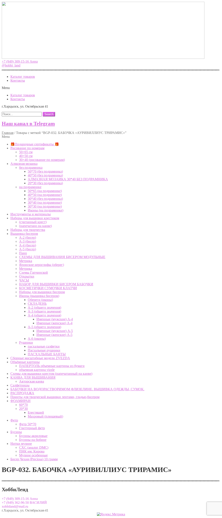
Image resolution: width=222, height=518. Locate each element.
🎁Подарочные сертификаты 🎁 (34, 144)
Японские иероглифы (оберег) (41, 265)
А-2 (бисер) (27, 237)
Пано (23, 253)
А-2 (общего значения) (44, 307)
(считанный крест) (33, 222)
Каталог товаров (22, 76)
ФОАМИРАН (20, 401)
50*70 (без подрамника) (45, 171)
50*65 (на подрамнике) (45, 191)
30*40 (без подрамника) (45, 198)
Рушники (26, 342)
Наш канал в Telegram (28, 123)
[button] (20, 61)
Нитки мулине (21, 443)
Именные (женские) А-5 (54, 335)
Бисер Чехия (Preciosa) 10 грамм (34, 459)
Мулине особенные (33, 455)
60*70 (23, 405)
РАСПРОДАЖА (22, 393)
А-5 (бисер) (27, 249)
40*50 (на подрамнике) (45, 195)
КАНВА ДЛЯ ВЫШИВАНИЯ (33, 377)
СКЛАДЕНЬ (37, 303)
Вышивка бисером (24, 233)
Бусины (16, 432)
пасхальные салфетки (44, 346)
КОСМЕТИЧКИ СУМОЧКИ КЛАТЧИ (48, 288)
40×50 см (26, 156)
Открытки (26, 276)
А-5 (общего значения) (44, 327)
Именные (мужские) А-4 (54, 319)
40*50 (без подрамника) (45, 175)
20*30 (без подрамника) (45, 183)
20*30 (23, 408)
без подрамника (30, 167)
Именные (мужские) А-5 (54, 331)
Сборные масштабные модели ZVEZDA (40, 358)
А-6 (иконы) (37, 338)
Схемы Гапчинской (33, 272)
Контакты (17, 80)
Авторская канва (31, 381)
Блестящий (36, 412)
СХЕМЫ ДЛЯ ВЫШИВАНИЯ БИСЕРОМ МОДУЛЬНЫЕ (62, 257)
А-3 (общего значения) (44, 311)
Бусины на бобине (32, 440)
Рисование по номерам (27, 148)
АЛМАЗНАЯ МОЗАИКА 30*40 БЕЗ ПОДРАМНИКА (68, 179)
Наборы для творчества (27, 230)
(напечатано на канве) (35, 226)
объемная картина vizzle (37, 370)
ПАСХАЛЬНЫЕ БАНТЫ (47, 354)
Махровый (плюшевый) (45, 416)
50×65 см (26, 152)
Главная (7, 133)
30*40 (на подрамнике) (45, 202)
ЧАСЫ (24, 280)
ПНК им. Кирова (31, 451)
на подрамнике (30, 187)
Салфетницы (19, 385)
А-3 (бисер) (27, 241)
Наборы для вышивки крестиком (34, 218)
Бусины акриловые (33, 436)
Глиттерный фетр (32, 428)
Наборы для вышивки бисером (42, 292)
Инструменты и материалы (30, 214)
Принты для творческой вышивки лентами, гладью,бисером (55, 397)
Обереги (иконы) (40, 300)
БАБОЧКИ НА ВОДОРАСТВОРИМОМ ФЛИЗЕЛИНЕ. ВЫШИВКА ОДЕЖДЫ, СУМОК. (77, 389)
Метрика (25, 261)
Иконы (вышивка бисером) (39, 296)
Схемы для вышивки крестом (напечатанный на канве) (51, 373)
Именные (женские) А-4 (54, 323)
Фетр (14, 420)
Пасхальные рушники (44, 350)
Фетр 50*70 (27, 424)
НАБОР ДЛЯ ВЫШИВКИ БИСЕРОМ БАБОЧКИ (56, 284)
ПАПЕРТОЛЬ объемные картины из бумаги (52, 366)
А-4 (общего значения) (44, 315)
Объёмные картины (25, 362)
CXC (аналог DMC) (33, 447)
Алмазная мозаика (24, 163)
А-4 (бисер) (27, 245)
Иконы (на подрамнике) (45, 210)
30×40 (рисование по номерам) (42, 160)
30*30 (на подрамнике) (45, 206)
